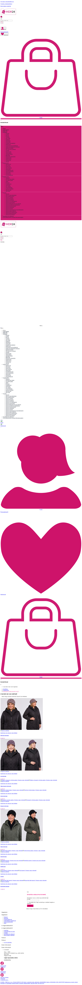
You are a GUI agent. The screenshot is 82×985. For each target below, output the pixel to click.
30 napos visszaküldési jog (7, 1)
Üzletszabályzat (8, 919)
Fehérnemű (8, 159)
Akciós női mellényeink (11, 212)
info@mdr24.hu (7, 960)
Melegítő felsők (9, 148)
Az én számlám (8, 942)
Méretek (6, 918)
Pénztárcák (8, 190)
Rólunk (6, 917)
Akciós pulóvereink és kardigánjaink (14, 209)
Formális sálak (9, 180)
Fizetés (6, 932)
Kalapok (8, 177)
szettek (7, 150)
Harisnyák (8, 172)
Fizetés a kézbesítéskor (6, 3)
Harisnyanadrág (9, 171)
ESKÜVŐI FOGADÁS (10, 156)
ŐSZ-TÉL (8, 155)
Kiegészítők (8, 157)
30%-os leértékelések (11, 195)
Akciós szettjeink (10, 207)
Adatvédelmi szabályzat (10, 920)
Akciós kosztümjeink (11, 206)
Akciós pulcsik (9, 208)
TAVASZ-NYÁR (9, 154)
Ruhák (7, 134)
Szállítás (6, 930)
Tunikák (7, 137)
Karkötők (8, 185)
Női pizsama (9, 167)
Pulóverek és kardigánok (12, 145)
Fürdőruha (8, 160)
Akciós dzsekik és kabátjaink (13, 204)
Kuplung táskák (9, 188)
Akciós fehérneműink (11, 213)
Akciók (7, 161)
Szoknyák (8, 142)
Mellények (8, 144)
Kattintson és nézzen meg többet (9, 733)
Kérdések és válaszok (9, 934)
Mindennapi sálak (10, 179)
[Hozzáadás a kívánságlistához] (41, 730)
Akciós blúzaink (9, 198)
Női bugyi (8, 165)
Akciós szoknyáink (10, 202)
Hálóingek (8, 169)
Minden (7, 133)
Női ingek (8, 138)
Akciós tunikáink (10, 200)
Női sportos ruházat (11, 149)
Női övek (8, 191)
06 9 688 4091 (6, 25)
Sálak (7, 181)
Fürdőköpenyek (9, 170)
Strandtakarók (9, 175)
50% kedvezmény (10, 196)
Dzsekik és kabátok (10, 143)
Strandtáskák (9, 187)
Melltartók (8, 164)
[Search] (2, 22)
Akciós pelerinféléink (11, 211)
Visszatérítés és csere (9, 931)
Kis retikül (8, 186)
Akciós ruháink (9, 197)
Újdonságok (8, 153)
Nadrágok (8, 140)
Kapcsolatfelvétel (8, 922)
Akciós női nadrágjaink (11, 201)
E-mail (28, 899)
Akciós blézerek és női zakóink (13, 203)
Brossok (8, 182)
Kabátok (8, 139)
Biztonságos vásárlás (6, 6)
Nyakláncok (8, 184)
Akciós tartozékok (10, 214)
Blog (5, 923)
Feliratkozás (30, 905)
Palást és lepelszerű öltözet (13, 146)
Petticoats (8, 166)
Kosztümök (8, 151)
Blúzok (7, 136)
